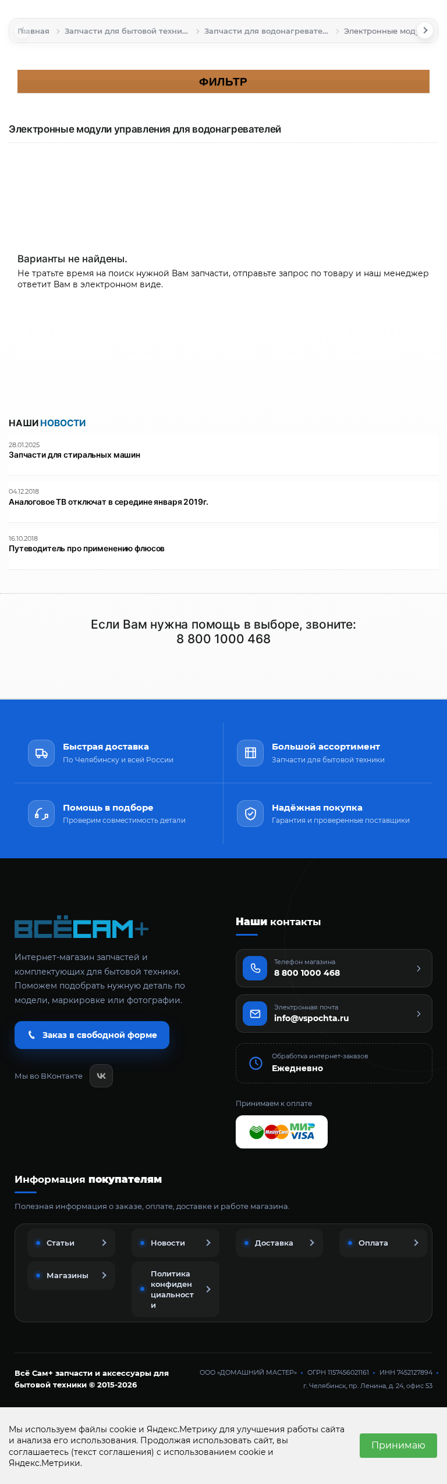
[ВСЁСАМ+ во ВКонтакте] (101, 1075)
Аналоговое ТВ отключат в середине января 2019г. (108, 502)
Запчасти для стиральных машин (74, 455)
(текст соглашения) (112, 1452)
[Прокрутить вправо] (425, 30)
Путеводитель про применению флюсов (87, 548)
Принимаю (398, 1445)
